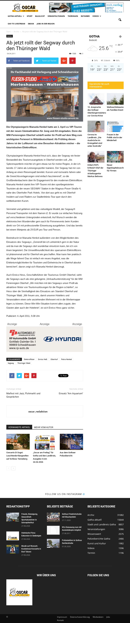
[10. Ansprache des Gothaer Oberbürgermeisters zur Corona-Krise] (96, 99)
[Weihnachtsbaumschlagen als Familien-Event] (115, 99)
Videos (95, 16)
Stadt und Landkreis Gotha (102, 524)
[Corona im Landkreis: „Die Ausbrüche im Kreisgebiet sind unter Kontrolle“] (96, 126)
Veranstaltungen (56, 16)
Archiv (9, 36)
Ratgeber (85, 16)
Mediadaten (98, 617)
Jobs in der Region (46, 23)
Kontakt (60, 620)
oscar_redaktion (38, 411)
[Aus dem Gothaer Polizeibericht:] (71, 442)
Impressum (62, 617)
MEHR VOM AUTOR (43, 427)
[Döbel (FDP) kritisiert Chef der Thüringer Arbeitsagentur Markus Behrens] (96, 157)
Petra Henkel (66, 359)
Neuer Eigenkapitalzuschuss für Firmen (117, 168)
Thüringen (73, 16)
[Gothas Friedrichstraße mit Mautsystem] (53, 517)
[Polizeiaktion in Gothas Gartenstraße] (53, 543)
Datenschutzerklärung (80, 617)
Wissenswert (94, 533)
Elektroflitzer (29, 359)
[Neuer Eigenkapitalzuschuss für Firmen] (115, 157)
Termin (91, 552)
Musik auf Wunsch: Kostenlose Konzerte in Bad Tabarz (31, 549)
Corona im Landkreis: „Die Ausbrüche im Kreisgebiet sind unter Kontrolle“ (95, 140)
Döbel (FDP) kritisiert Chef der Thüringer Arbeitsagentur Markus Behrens (95, 171)
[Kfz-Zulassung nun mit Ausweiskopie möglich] (53, 530)
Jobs (108, 617)
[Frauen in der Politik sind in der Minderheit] (115, 126)
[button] (120, 20)
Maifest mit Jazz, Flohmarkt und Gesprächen (23, 395)
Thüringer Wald (23, 363)
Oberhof (54, 359)
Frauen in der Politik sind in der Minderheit (114, 137)
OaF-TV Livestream (16, 23)
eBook (31, 23)
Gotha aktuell (15, 16)
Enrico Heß (42, 359)
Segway (11, 363)
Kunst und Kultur (97, 543)
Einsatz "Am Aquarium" (71, 393)
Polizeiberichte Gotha (99, 538)
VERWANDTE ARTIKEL (19, 427)
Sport (29, 16)
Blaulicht (40, 16)
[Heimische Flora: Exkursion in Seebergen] (12, 535)
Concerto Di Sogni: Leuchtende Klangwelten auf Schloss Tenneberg (17, 455)
